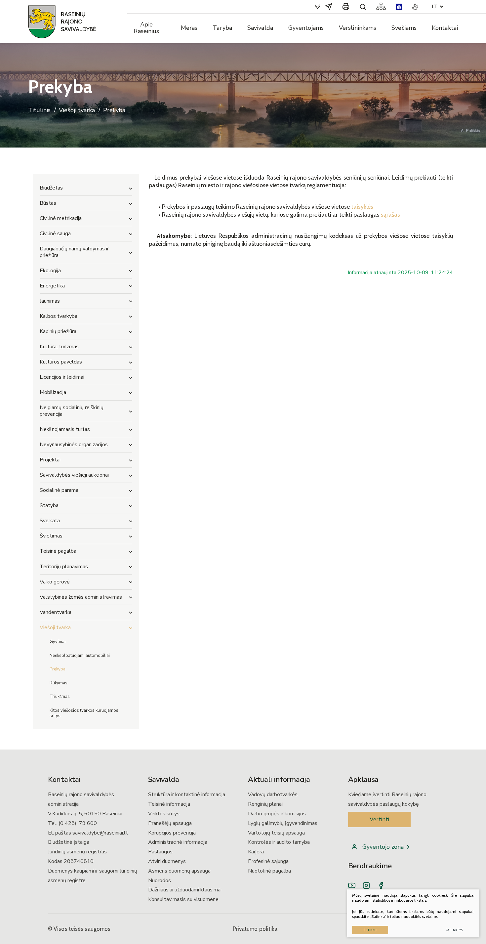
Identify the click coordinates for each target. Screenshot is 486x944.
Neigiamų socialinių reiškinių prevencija (71, 410)
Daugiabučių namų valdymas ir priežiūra (74, 252)
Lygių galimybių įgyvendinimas (282, 823)
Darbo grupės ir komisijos (277, 813)
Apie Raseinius (146, 28)
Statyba (49, 505)
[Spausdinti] (345, 6)
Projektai (50, 459)
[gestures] (415, 7)
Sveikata (50, 520)
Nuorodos (159, 880)
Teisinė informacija (169, 804)
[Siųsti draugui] (328, 6)
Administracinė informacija (177, 842)
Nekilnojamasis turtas (65, 429)
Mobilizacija (53, 392)
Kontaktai (445, 28)
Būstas (48, 203)
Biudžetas (51, 188)
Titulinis (39, 110)
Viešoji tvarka (77, 110)
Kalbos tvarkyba (58, 316)
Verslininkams (357, 28)
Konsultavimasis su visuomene (183, 899)
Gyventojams (306, 28)
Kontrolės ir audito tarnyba (279, 842)
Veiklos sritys (164, 813)
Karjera (256, 851)
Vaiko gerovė (55, 581)
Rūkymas (58, 683)
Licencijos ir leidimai (62, 377)
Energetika (52, 285)
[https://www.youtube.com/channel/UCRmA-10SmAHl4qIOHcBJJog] (351, 885)
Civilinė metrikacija (61, 218)
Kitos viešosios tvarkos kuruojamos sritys (84, 713)
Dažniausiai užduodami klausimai (185, 889)
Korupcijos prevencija (172, 833)
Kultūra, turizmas (59, 346)
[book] (399, 7)
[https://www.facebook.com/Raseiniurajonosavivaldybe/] (381, 885)
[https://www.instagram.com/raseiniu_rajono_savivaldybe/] (366, 885)
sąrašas (390, 214)
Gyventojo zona (383, 847)
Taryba (222, 28)
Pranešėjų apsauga (170, 823)
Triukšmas (60, 697)
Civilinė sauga (55, 233)
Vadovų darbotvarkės (273, 794)
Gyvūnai (57, 642)
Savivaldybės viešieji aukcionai (74, 475)
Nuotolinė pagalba (269, 871)
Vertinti (379, 819)
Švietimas (51, 535)
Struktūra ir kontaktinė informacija (186, 794)
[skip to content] (317, 6)
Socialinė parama (59, 490)
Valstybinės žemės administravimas (81, 597)
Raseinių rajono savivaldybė (78, 22)
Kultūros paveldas (61, 361)
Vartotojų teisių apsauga (276, 833)
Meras (189, 28)
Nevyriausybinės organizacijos (74, 444)
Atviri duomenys (167, 861)
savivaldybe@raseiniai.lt (100, 833)
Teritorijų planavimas (64, 566)
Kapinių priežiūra (58, 331)
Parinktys (454, 930)
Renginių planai (265, 804)
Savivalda (260, 28)
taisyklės (362, 206)
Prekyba (57, 669)
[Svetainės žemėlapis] (381, 6)
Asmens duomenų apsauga (179, 871)
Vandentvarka (55, 612)
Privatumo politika (255, 928)
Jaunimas (50, 301)
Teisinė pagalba (58, 551)
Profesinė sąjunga (268, 861)
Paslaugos (160, 851)
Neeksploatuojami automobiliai (80, 656)
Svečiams (404, 28)
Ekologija (50, 270)
